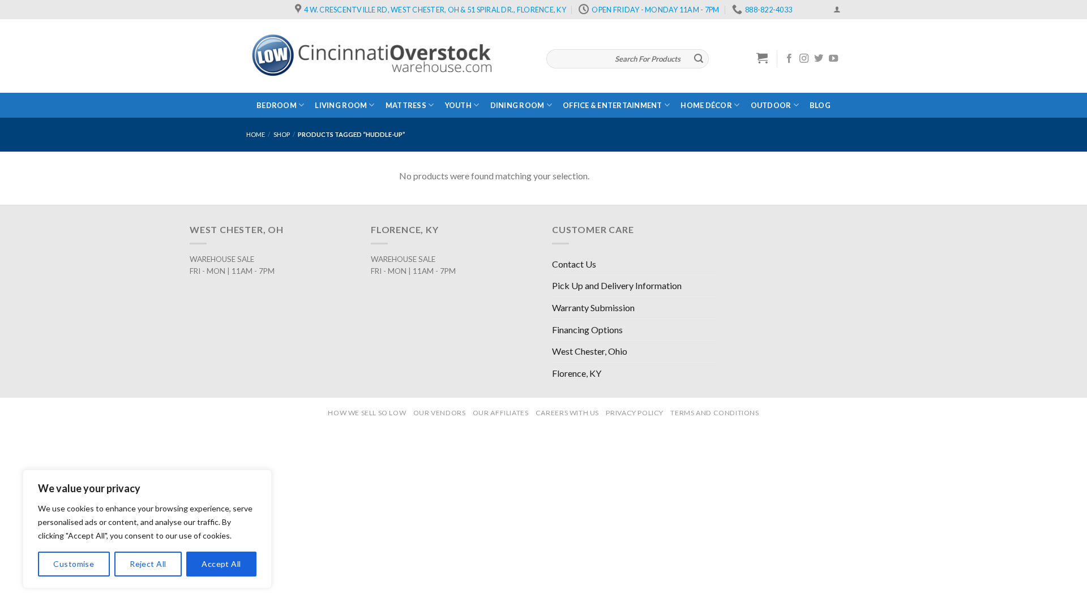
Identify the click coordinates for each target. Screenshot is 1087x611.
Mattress (406, 105)
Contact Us (574, 264)
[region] (147, 529)
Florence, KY (576, 373)
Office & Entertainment (612, 105)
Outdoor (771, 105)
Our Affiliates (501, 412)
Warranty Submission (593, 307)
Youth (458, 105)
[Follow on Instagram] (803, 59)
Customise (73, 564)
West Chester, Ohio (589, 351)
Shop (281, 134)
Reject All (148, 564)
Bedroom (276, 105)
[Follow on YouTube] (833, 59)
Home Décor (706, 105)
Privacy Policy (635, 412)
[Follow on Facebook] (789, 59)
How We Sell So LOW (367, 412)
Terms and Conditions (714, 412)
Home (255, 134)
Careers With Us (567, 412)
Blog (820, 105)
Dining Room (517, 105)
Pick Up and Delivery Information (617, 285)
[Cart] (762, 57)
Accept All (221, 564)
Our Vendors (439, 412)
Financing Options (587, 329)
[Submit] (698, 58)
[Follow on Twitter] (818, 59)
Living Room (341, 105)
